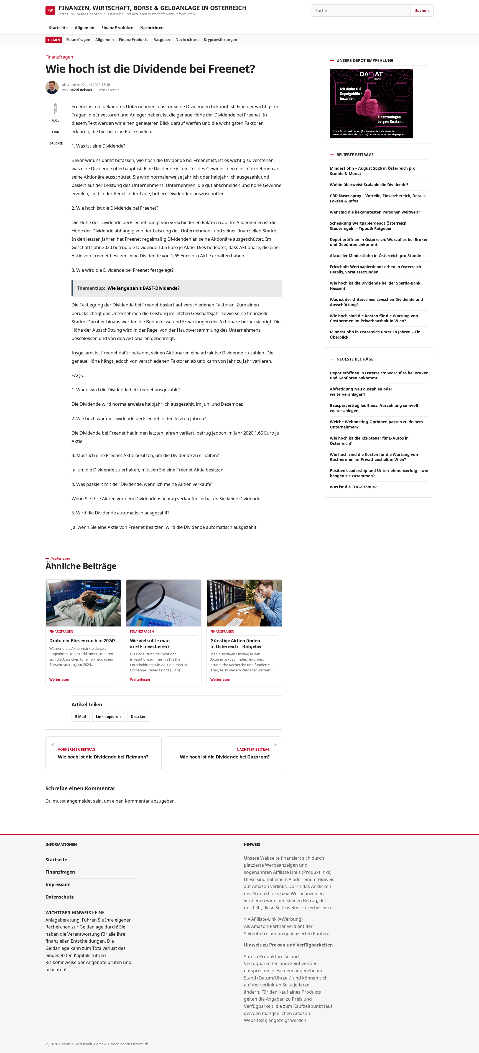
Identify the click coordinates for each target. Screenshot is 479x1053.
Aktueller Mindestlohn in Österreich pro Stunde (375, 255)
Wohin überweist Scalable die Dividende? (369, 184)
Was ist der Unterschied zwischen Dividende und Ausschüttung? (376, 302)
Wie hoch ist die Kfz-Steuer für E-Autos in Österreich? (369, 440)
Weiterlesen (59, 679)
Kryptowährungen (220, 39)
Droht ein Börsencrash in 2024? (82, 641)
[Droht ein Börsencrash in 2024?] (83, 603)
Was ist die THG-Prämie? (353, 486)
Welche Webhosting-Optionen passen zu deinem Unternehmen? (376, 424)
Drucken (56, 143)
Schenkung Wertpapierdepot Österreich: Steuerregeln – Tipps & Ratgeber (368, 225)
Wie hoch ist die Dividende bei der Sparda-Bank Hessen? (375, 285)
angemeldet (79, 801)
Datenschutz (59, 897)
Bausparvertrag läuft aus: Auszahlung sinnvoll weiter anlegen (374, 408)
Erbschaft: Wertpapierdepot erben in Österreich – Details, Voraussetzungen (377, 269)
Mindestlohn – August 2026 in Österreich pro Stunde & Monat (373, 171)
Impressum (58, 884)
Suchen (422, 10)
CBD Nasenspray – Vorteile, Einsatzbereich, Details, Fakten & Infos (378, 198)
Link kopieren (108, 716)
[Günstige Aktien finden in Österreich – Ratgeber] (244, 603)
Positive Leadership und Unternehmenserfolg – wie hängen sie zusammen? (379, 473)
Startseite (58, 27)
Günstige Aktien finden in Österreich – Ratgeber (236, 643)
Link (55, 132)
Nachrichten (152, 27)
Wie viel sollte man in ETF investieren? (150, 643)
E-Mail (80, 716)
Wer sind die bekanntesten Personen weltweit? (375, 212)
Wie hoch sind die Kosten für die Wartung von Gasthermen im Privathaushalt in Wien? (374, 318)
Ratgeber (162, 39)
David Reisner (80, 90)
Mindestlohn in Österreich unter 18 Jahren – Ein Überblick (375, 334)
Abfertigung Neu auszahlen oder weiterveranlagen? (361, 391)
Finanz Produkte (117, 27)
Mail (55, 121)
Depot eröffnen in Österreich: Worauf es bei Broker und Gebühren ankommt (379, 242)
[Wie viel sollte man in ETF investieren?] (164, 603)
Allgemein (84, 27)
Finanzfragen (78, 39)
